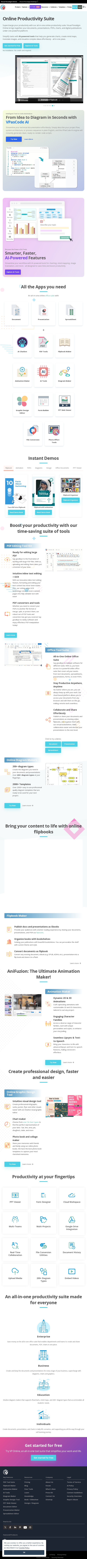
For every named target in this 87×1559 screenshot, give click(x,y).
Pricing (69, 7)
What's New (51, 1489)
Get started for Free (12, 46)
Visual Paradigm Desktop (28, 2)
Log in (80, 7)
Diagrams (38, 468)
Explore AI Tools (31, 46)
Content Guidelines (75, 1493)
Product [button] (17, 7)
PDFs (29, 468)
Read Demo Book (16, 512)
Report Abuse (72, 1499)
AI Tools (34, 7)
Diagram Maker (9, 1496)
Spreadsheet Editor (11, 1514)
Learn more (10, 635)
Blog (26, 1486)
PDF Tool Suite (9, 1482)
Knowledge (29, 1496)
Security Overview (74, 1496)
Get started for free (43, 1457)
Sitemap (49, 1499)
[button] (25, 7)
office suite (49, 295)
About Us (49, 1482)
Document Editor (10, 1507)
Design (49, 468)
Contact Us (50, 1496)
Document (53, 744)
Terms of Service (74, 1482)
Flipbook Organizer (70, 500)
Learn (26, 1493)
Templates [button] (61, 7)
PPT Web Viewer (9, 1503)
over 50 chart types (31, 1122)
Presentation (69, 744)
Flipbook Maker (9, 1486)
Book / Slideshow (31, 1499)
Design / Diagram (31, 1503)
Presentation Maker (11, 1510)
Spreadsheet (53, 750)
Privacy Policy (72, 1489)
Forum (48, 1486)
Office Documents (62, 468)
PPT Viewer (77, 468)
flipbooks (40, 932)
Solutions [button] (53, 7)
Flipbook (8, 468)
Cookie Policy (24, 1548)
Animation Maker (10, 1489)
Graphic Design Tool (11, 1499)
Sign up (74, 7)
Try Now (14, 139)
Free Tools (28, 1489)
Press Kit (49, 1493)
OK (24, 1552)
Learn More (28, 139)
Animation (19, 468)
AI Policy (70, 1486)
